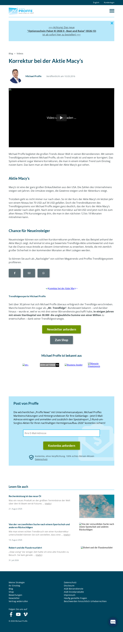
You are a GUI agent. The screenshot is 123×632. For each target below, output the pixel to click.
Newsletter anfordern (61, 329)
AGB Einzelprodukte (74, 591)
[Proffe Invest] (21, 11)
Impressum (69, 595)
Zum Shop (61, 340)
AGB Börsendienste (73, 588)
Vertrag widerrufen (18, 601)
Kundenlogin (109, 2)
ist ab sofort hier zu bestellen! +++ (61, 34)
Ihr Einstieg (14, 585)
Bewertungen (15, 595)
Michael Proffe (34, 76)
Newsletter (14, 598)
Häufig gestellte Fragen (75, 598)
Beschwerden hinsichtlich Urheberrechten (85, 601)
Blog (11, 588)
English (96, 2)
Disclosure (69, 585)
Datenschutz (41, 459)
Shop (11, 591)
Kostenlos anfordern (61, 445)
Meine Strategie (17, 582)
